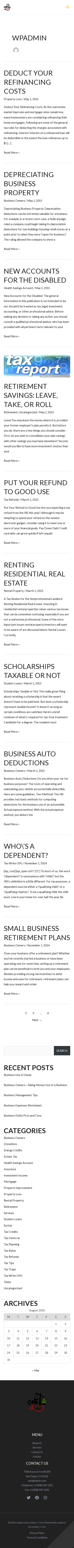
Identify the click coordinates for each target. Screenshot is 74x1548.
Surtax (8, 1225)
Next (37, 1020)
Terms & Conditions (37, 1537)
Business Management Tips (21, 1095)
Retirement (11, 412)
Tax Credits (11, 1231)
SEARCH (62, 1050)
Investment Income (16, 1175)
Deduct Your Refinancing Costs (28, 82)
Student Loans (13, 683)
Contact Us (37, 1452)
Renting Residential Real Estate (34, 574)
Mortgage (10, 1181)
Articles (37, 1456)
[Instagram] (45, 1498)
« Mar (35, 1370)
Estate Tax (10, 1156)
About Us (37, 1443)
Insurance (10, 1169)
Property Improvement (18, 1187)
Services (9, 1213)
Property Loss (13, 99)
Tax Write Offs (13, 863)
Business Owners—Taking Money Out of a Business (35, 1085)
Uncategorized (28, 412)
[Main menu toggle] (68, 7)
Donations (10, 1144)
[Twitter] (29, 1498)
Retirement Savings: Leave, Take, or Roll (31, 395)
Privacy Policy (37, 1532)
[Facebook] (37, 1498)
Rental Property (14, 590)
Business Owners (14, 200)
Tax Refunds (11, 499)
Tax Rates (10, 1250)
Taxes (7, 1282)
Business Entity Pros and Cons (23, 1115)
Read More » (12, 152)
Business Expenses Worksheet (23, 1105)
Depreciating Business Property (29, 183)
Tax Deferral (12, 1238)
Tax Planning (11, 1244)
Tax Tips (9, 1263)
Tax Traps (10, 1269)
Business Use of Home (17, 1075)
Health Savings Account (18, 288)
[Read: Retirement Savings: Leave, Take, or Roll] (37, 365)
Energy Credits (13, 1150)
